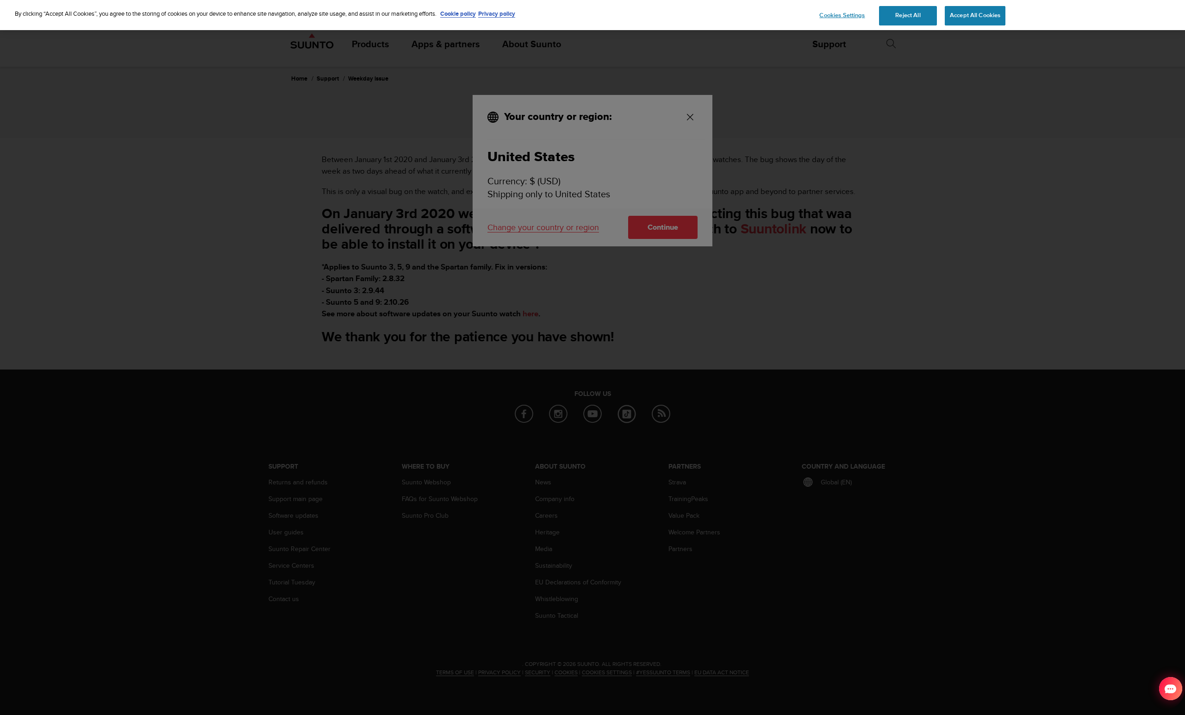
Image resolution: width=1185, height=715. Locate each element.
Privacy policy (496, 13)
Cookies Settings (842, 15)
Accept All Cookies (975, 15)
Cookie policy (458, 13)
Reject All (907, 15)
